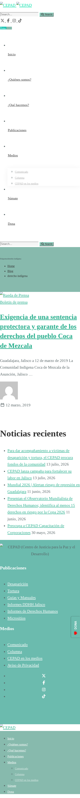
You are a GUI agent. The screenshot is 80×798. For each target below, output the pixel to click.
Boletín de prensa (14, 302)
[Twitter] (3, 20)
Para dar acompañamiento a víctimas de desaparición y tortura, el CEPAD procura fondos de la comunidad (40, 457)
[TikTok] (19, 20)
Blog (10, 271)
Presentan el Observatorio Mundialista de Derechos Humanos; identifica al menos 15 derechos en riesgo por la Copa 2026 (41, 505)
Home (11, 266)
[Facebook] (9, 20)
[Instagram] (14, 20)
